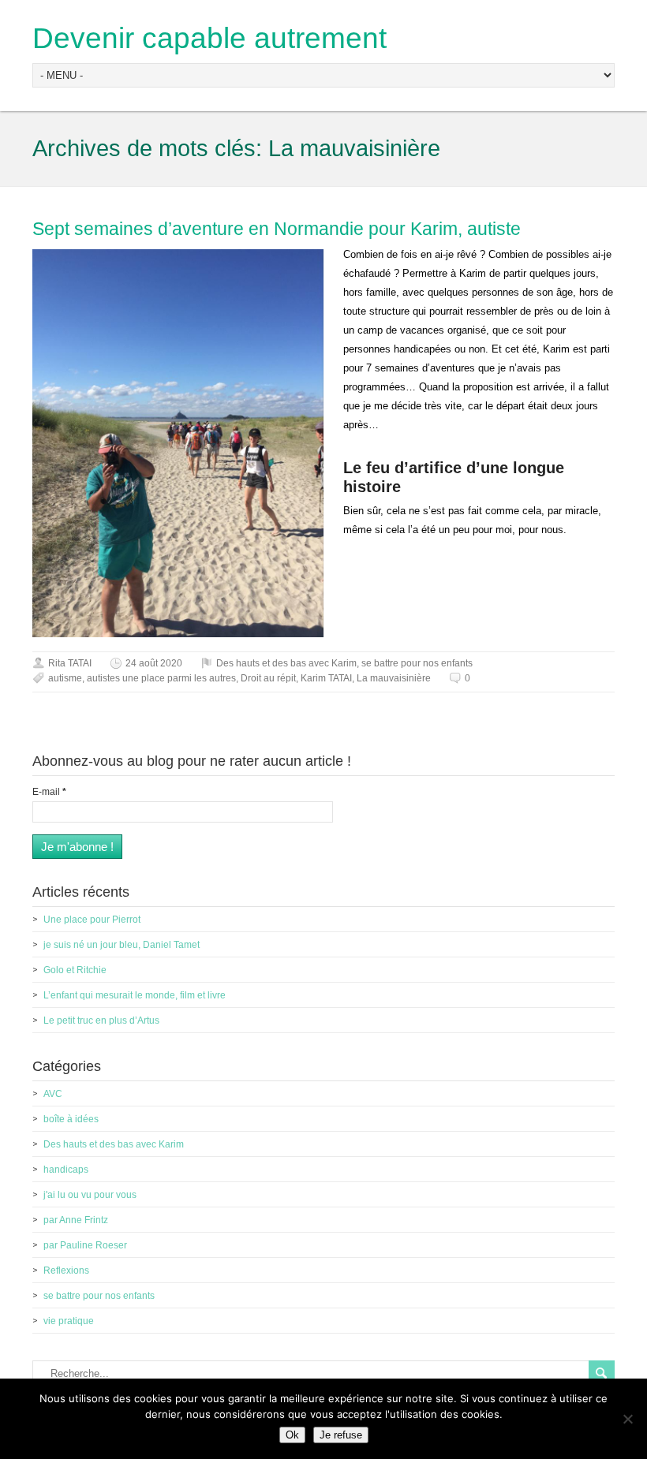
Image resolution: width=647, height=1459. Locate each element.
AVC (52, 1093)
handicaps (65, 1169)
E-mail (49, 791)
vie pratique (68, 1321)
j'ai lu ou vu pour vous (90, 1194)
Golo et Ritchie (75, 970)
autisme (65, 678)
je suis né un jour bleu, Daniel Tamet (121, 944)
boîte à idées (71, 1119)
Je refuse (341, 1435)
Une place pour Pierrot (91, 919)
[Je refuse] (627, 1419)
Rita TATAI (70, 663)
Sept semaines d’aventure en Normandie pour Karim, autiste (276, 228)
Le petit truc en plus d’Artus (101, 1020)
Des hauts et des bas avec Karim (286, 663)
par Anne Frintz (75, 1220)
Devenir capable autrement (209, 38)
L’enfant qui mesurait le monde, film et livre (134, 995)
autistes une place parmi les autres (161, 678)
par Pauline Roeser (85, 1245)
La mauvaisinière (394, 678)
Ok (292, 1435)
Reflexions (66, 1270)
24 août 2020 (153, 663)
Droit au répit (268, 678)
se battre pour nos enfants (417, 663)
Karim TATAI (326, 678)
